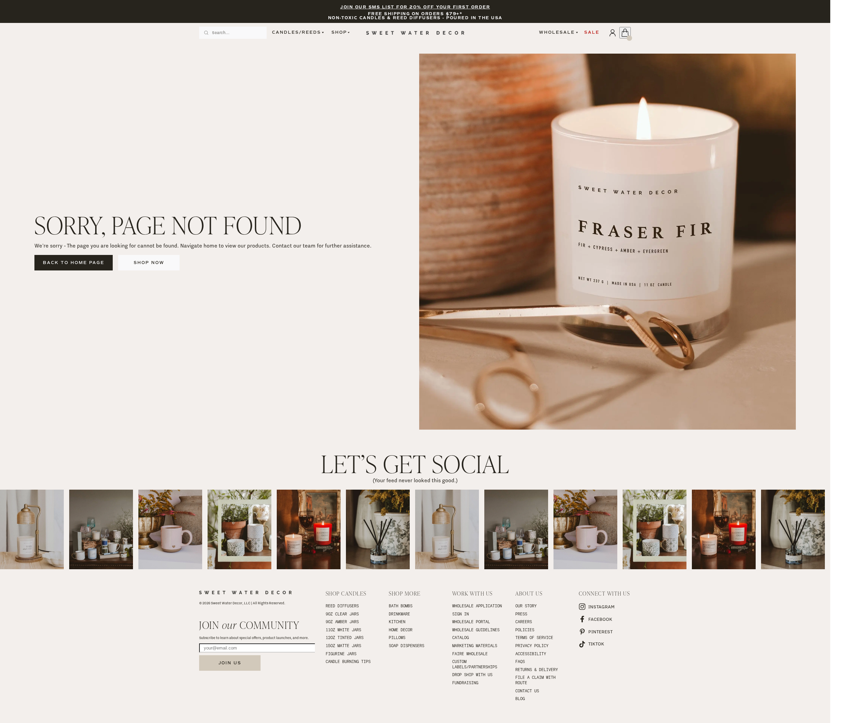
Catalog (460, 637)
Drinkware (399, 613)
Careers (523, 621)
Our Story (526, 605)
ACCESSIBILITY (530, 653)
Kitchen (397, 621)
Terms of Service (534, 637)
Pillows (397, 637)
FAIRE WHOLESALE (470, 653)
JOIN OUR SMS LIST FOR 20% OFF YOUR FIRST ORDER (415, 7)
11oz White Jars (343, 629)
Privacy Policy (531, 645)
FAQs (520, 661)
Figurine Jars (341, 653)
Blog (520, 698)
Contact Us (527, 690)
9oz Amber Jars (342, 621)
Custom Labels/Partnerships (474, 664)
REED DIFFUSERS (342, 605)
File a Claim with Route (536, 680)
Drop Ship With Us (472, 674)
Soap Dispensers (406, 645)
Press (521, 613)
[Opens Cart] (625, 32)
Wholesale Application (477, 605)
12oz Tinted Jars (344, 637)
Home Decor (400, 629)
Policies (524, 629)
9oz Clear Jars (342, 613)
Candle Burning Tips (348, 661)
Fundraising (465, 682)
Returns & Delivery (536, 669)
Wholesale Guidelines (476, 629)
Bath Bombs (400, 605)
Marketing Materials (474, 645)
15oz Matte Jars (343, 645)
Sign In (460, 613)
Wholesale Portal (471, 621)
